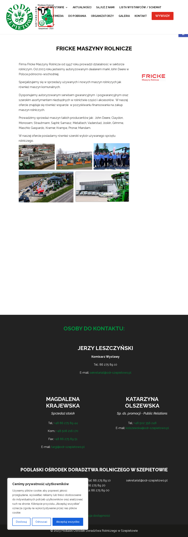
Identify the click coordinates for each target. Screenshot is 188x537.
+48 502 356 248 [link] (145, 423)
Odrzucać (41, 521)
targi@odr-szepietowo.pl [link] (68, 447)
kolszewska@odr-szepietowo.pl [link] (147, 428)
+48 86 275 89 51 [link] (65, 439)
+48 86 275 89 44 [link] (66, 423)
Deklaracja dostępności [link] (94, 515)
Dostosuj (21, 521)
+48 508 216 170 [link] (67, 431)
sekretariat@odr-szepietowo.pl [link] (110, 372)
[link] (30, 17)
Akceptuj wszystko (67, 521)
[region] (47, 504)
